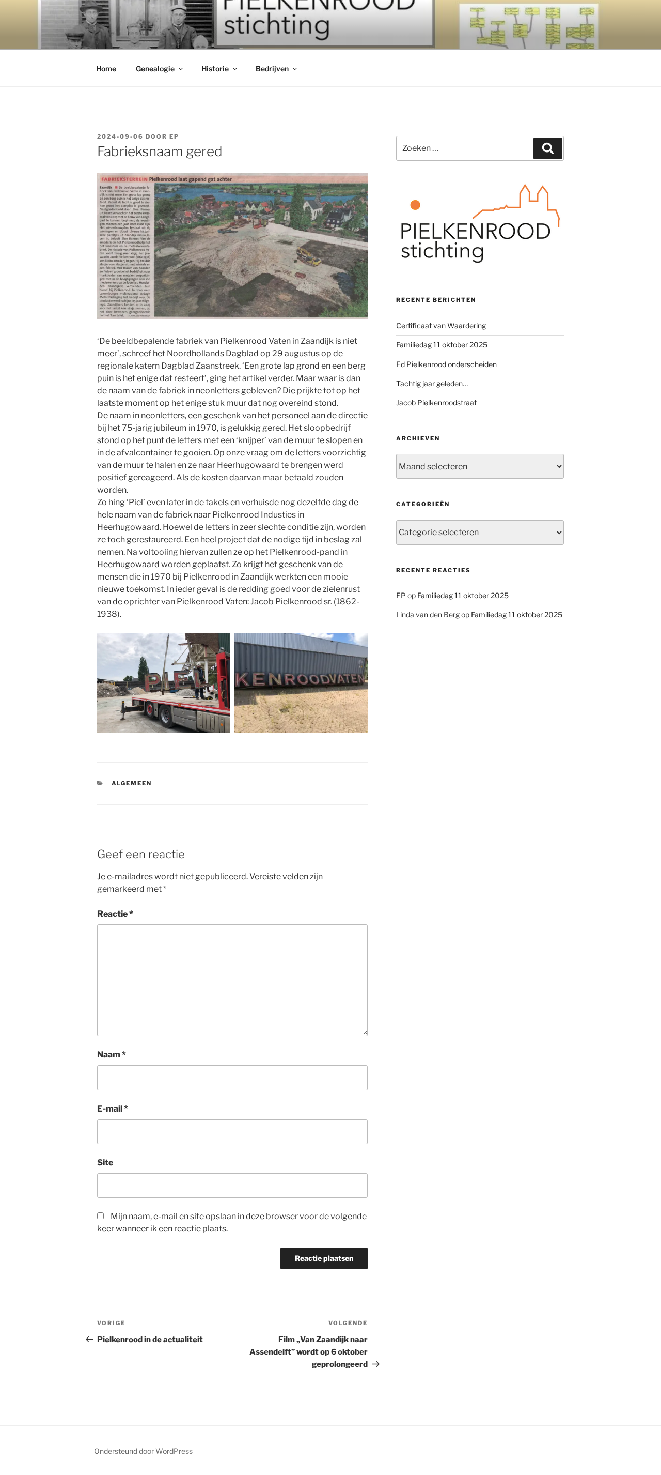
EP (174, 136)
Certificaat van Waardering (441, 325)
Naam (111, 1054)
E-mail (112, 1109)
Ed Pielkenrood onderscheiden (446, 364)
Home (106, 68)
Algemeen (132, 783)
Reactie (115, 914)
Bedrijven (272, 68)
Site (105, 1162)
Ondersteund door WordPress (143, 1451)
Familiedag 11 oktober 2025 (441, 344)
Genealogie (155, 68)
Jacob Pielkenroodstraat (436, 402)
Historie (215, 68)
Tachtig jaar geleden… (432, 383)
